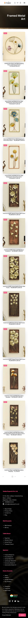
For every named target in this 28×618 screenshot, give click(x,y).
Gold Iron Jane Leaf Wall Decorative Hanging (14, 396)
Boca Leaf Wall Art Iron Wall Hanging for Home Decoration (14, 139)
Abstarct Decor (9, 540)
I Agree (22, 615)
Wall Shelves (8, 525)
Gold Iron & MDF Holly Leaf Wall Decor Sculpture (14, 250)
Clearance (7, 586)
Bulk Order (7, 590)
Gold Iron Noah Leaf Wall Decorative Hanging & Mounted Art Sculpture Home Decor (14, 434)
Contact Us (8, 513)
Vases (6, 575)
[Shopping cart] (19, 2)
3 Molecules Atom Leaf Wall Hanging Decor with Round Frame (14, 65)
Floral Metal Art (9, 557)
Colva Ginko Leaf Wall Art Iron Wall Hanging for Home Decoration (14, 177)
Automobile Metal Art (10, 565)
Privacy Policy (8, 511)
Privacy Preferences (6, 615)
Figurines (7, 538)
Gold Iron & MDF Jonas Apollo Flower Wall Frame (14, 287)
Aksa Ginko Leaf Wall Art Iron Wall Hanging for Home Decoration (14, 103)
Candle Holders (9, 579)
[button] (14, 46)
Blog (6, 515)
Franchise (7, 588)
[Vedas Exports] (7, 2)
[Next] (24, 477)
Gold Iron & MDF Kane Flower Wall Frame (14, 323)
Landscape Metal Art (10, 561)
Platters (7, 577)
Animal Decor (8, 542)
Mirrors (7, 527)
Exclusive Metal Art (10, 563)
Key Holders (8, 581)
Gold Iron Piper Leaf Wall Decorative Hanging (14, 470)
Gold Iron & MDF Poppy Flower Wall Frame (14, 360)
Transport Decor (9, 544)
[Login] (14, 2)
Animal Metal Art (9, 559)
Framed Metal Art (9, 555)
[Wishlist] (16, 2)
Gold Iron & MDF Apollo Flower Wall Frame (14, 214)
